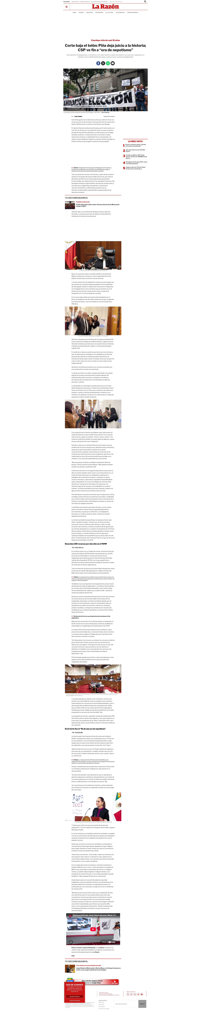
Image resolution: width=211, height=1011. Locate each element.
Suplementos (120, 12)
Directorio (101, 1002)
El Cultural (109, 12)
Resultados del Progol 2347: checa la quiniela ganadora (136, 162)
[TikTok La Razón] (138, 994)
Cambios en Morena (85, 1)
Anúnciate (101, 1004)
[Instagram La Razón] (134, 994)
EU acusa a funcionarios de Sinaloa (99, 1)
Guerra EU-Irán (75, 1)
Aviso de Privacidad (104, 1008)
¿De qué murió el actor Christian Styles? (135, 150)
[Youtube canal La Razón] (141, 994)
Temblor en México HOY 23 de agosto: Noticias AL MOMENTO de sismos (136, 156)
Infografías (99, 12)
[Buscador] (145, 1)
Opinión (81, 12)
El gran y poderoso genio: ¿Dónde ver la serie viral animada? (135, 145)
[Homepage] (105, 6)
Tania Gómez (78, 116)
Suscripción (102, 1006)
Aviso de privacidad (74, 1000)
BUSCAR (142, 1004)
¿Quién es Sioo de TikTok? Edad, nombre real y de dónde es (135, 168)
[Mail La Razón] (113, 63)
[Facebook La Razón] (98, 63)
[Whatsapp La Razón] (108, 63)
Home (74, 12)
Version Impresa (132, 12)
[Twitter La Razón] (103, 63)
